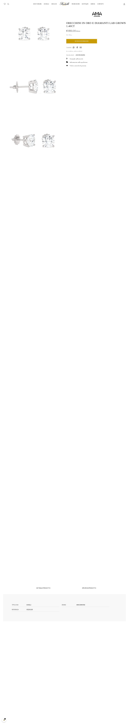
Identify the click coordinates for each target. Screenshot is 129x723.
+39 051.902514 (80, 55)
